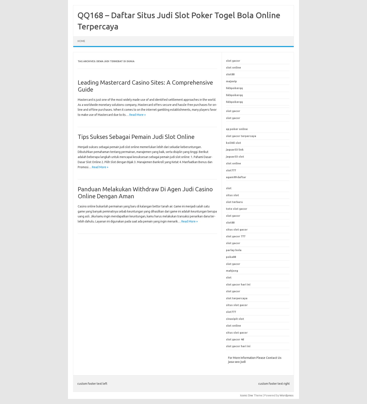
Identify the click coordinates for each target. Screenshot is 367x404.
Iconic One (246, 395)
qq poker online (237, 128)
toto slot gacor (236, 208)
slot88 (230, 74)
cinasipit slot (235, 318)
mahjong (232, 270)
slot (228, 188)
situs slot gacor (237, 304)
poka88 (231, 256)
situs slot (232, 195)
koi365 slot (233, 142)
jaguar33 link (235, 149)
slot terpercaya (236, 298)
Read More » (137, 114)
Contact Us (273, 357)
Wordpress (287, 395)
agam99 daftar (236, 177)
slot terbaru (234, 201)
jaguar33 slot (235, 156)
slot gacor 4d (235, 339)
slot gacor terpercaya (241, 135)
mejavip (231, 81)
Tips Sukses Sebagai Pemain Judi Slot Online (136, 136)
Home (81, 41)
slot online (233, 67)
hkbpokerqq (234, 88)
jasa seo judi (237, 361)
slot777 (231, 170)
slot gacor (233, 60)
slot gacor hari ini (238, 284)
